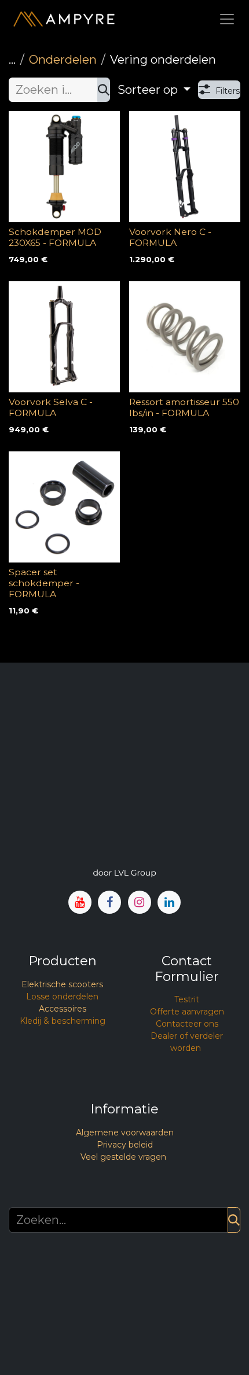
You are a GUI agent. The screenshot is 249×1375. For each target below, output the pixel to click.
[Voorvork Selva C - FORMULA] (64, 336)
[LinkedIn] (169, 902)
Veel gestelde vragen (123, 1157)
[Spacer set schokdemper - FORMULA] (64, 506)
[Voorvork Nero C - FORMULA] (184, 166)
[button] (154, 89)
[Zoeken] (103, 90)
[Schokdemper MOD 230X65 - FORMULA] (64, 166)
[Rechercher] (234, 1220)
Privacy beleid (125, 1144)
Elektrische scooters (62, 984)
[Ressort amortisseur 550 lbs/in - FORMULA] (184, 336)
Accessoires (62, 1008)
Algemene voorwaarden (125, 1132)
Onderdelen (63, 60)
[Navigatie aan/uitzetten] (227, 18)
